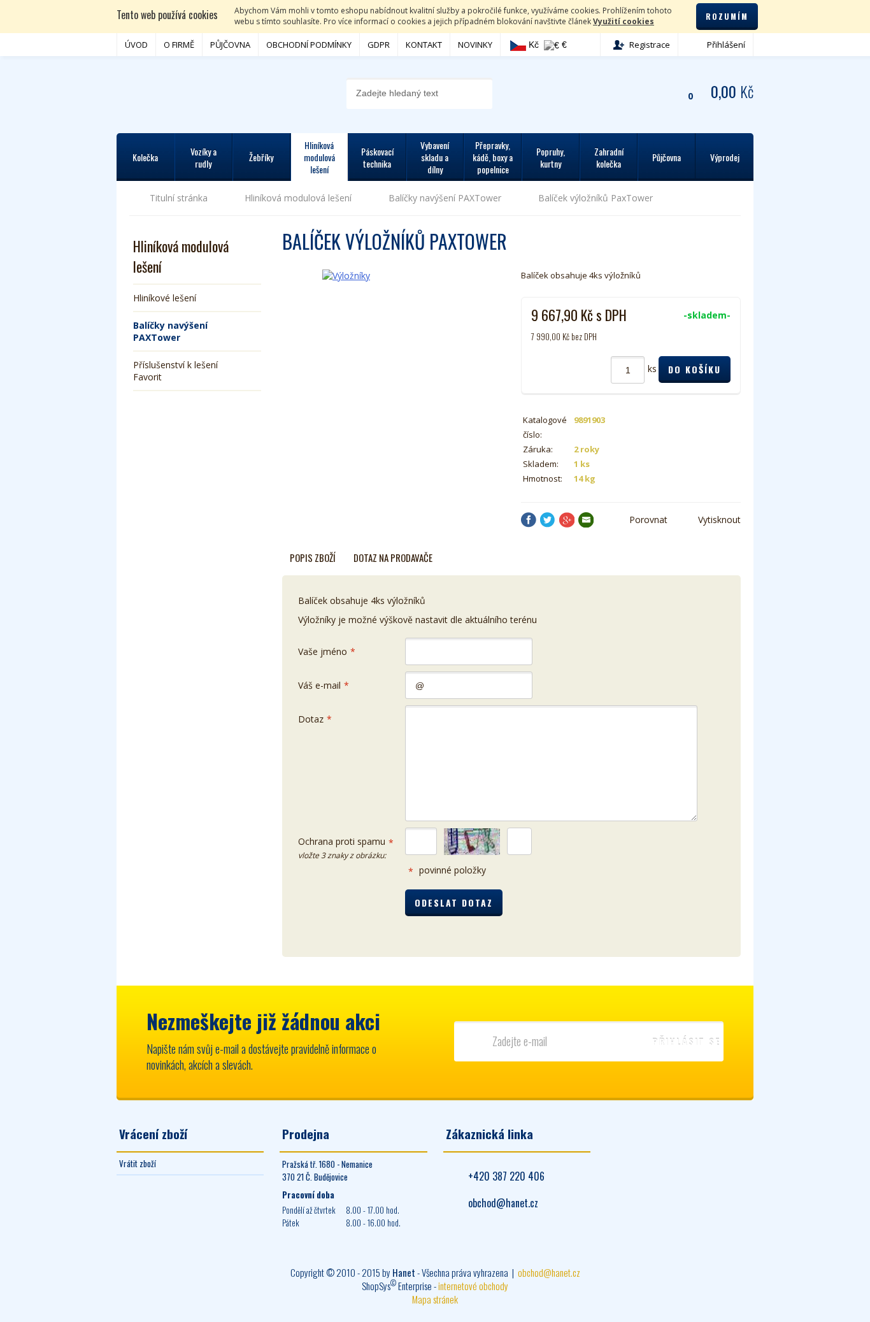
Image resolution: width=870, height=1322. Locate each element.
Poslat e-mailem (586, 520)
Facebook (528, 520)
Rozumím (727, 16)
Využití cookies (623, 21)
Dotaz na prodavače (392, 557)
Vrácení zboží (153, 1133)
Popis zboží (313, 557)
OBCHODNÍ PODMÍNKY (309, 44)
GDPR (378, 44)
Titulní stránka (179, 198)
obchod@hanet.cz (503, 1203)
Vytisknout (719, 520)
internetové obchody (473, 1286)
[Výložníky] (385, 302)
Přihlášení (726, 44)
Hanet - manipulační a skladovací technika (168, 92)
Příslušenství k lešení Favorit (175, 371)
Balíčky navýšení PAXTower (445, 198)
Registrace (649, 44)
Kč (532, 45)
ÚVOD (136, 44)
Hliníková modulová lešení (298, 198)
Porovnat (648, 520)
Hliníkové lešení (164, 298)
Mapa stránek (435, 1299)
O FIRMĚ (179, 44)
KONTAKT (424, 44)
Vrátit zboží (137, 1163)
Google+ (566, 520)
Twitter (547, 520)
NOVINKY (475, 44)
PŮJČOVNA (230, 44)
